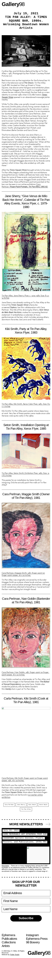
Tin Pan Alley (26, 809)
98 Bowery (33, 942)
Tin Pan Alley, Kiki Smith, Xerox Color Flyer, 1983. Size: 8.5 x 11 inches (26, 405)
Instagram (32, 935)
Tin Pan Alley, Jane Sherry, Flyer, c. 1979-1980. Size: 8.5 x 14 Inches (25, 296)
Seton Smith (43, 804)
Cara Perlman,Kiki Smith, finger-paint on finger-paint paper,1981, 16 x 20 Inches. (25, 779)
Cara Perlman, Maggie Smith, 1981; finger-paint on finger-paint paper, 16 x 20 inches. (23, 574)
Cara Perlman (9, 804)
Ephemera (8, 935)
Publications (9, 938)
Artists (6, 946)
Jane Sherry (21, 804)
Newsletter (5, 866)
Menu (48, 4)
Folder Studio (14, 954)
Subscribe (26, 918)
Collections (9, 942)
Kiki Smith (32, 804)
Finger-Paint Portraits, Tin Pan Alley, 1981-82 (28, 187)
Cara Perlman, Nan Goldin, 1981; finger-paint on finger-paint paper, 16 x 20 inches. (25, 673)
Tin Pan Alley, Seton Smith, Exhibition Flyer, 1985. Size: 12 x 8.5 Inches (25, 474)
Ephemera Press (37, 938)
